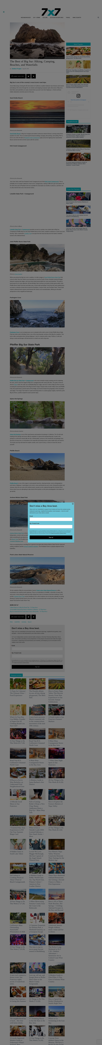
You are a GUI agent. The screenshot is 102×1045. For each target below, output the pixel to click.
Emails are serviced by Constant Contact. (58, 533)
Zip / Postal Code (34, 523)
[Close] (73, 504)
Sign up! (51, 537)
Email (31, 516)
